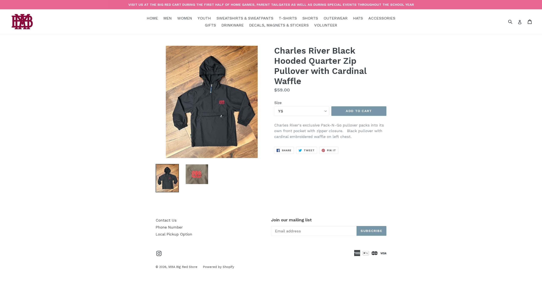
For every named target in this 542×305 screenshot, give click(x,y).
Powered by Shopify (218, 267)
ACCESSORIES (381, 18)
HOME (152, 18)
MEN (167, 18)
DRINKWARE (232, 25)
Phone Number (169, 227)
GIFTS (210, 25)
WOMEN (184, 18)
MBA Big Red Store (182, 267)
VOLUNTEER (325, 25)
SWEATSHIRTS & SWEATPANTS (244, 18)
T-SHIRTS (288, 18)
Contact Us (166, 220)
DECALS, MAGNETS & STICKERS (279, 25)
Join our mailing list (291, 219)
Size (278, 102)
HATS (358, 18)
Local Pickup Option (174, 234)
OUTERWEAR (336, 18)
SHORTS (310, 18)
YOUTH (204, 18)
